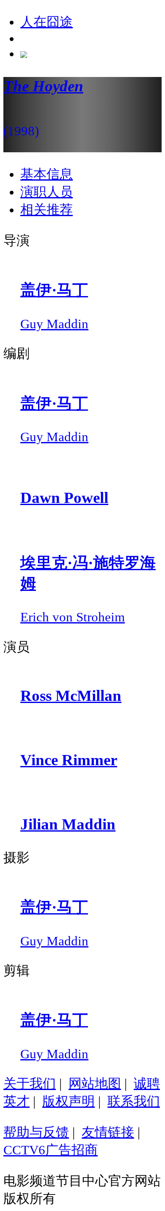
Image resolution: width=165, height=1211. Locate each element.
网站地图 (95, 1083)
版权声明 (68, 1101)
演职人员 (46, 191)
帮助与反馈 (36, 1132)
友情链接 (108, 1132)
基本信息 (46, 174)
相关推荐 (46, 209)
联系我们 (133, 1101)
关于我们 (29, 1083)
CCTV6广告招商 (50, 1149)
